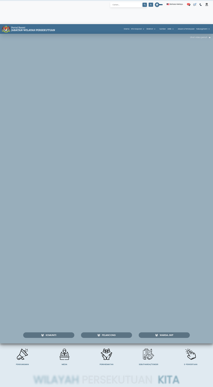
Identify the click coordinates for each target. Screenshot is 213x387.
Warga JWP (166, 335)
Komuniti (51, 335)
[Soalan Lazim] (188, 4)
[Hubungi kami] (200, 4)
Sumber (163, 29)
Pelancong (109, 335)
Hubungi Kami (201, 29)
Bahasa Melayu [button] (176, 4)
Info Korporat (136, 29)
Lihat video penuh (198, 37)
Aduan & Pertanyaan (186, 29)
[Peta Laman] (206, 4)
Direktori (150, 29)
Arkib (169, 29)
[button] (151, 5)
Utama (126, 29)
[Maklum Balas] (194, 4)
